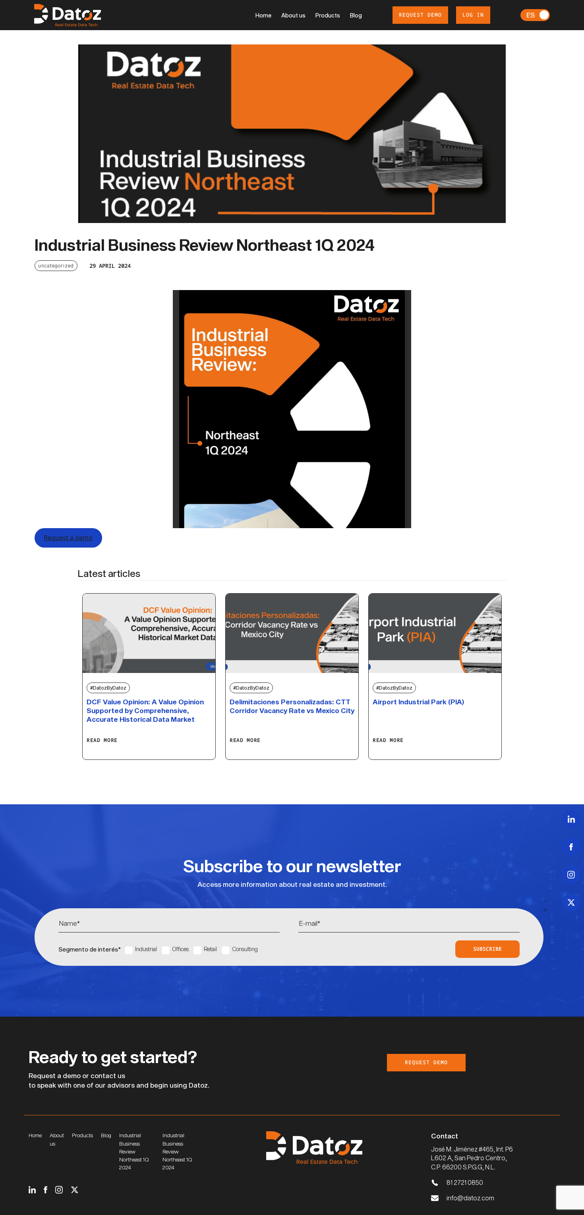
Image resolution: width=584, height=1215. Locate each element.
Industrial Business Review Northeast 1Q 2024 (134, 1151)
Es (530, 15)
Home (263, 15)
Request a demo (68, 537)
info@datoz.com (470, 1198)
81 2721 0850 (465, 1182)
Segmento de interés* (89, 949)
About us (293, 15)
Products (327, 15)
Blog (356, 15)
